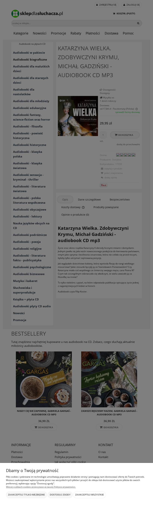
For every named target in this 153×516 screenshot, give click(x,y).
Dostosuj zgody (60, 494)
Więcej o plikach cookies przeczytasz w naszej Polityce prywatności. (41, 486)
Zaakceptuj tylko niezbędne (26, 494)
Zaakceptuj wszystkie (89, 494)
